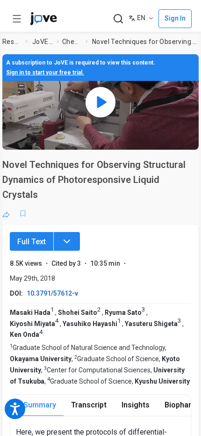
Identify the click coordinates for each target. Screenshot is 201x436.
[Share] (6, 213)
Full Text (31, 241)
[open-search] (118, 19)
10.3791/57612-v (52, 293)
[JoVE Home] (43, 18)
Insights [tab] (136, 404)
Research (12, 41)
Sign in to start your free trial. (45, 72)
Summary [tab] (39, 404)
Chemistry (72, 41)
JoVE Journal (42, 41)
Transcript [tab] (89, 404)
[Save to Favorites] (23, 213)
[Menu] (67, 241)
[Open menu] (16, 18)
